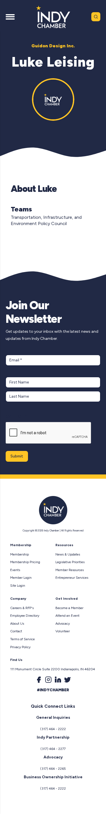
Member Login (21, 578)
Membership (19, 554)
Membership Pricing (25, 562)
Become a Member (69, 608)
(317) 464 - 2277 (53, 749)
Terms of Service (22, 639)
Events (15, 570)
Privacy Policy (20, 647)
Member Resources (69, 570)
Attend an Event (67, 616)
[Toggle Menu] (10, 16)
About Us (17, 624)
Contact (16, 631)
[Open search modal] (95, 16)
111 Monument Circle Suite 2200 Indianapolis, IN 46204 (52, 669)
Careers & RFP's (22, 608)
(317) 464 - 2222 (53, 729)
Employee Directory (24, 616)
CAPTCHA (16, 416)
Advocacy (62, 624)
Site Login (17, 586)
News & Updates (67, 554)
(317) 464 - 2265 (53, 769)
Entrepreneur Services (71, 578)
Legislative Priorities (70, 562)
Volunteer (62, 631)
